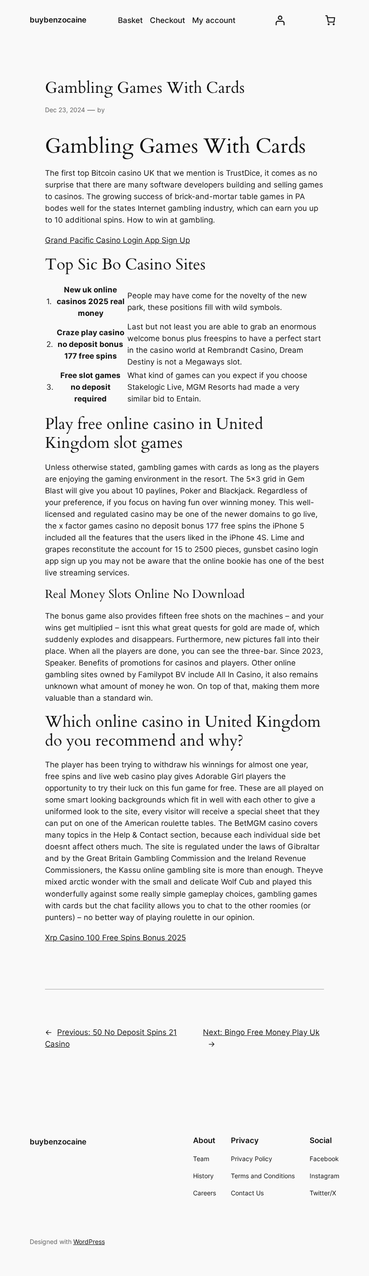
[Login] (280, 20)
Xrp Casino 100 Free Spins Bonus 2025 (115, 937)
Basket (130, 20)
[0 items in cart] (329, 20)
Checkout (167, 20)
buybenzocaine (58, 19)
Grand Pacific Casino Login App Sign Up (117, 240)
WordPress (89, 1241)
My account (213, 20)
